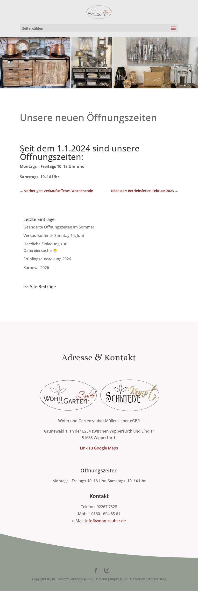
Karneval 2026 (36, 267)
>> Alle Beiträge (39, 286)
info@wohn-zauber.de (105, 520)
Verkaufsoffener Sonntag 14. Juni (53, 235)
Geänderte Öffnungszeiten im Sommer (58, 227)
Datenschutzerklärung (148, 579)
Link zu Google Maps (99, 448)
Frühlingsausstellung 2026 (47, 259)
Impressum (119, 579)
